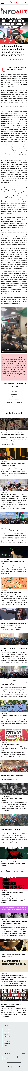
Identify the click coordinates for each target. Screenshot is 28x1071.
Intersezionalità (7, 1041)
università (14, 405)
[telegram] (8, 1067)
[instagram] (11, 1067)
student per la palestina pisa (14, 402)
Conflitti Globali (6, 646)
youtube (13, 377)
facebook (22, 375)
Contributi (6, 1034)
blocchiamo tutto (14, 397)
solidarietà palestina (14, 399)
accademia (14, 394)
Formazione (14, 386)
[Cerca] (25, 2)
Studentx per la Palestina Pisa (12, 76)
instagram (5, 377)
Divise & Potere (5, 430)
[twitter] (16, 1067)
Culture (21, 1056)
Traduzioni (6, 1045)
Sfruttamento (6, 1032)
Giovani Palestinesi (12, 78)
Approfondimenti (6, 590)
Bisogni (5, 1030)
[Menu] (2, 2)
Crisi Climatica (7, 1043)
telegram (10, 373)
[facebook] (14, 1067)
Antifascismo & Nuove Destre (8, 827)
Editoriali (6, 1058)
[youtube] (19, 1067)
